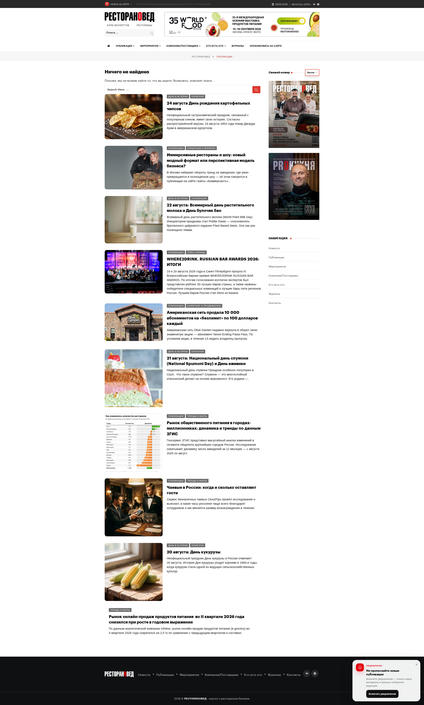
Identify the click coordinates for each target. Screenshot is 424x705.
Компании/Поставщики (182, 46)
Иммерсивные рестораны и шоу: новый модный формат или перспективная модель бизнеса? (210, 160)
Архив (311, 72)
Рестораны (144, 25)
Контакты (275, 302)
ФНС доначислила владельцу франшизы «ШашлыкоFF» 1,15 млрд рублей (173, 3)
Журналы (238, 46)
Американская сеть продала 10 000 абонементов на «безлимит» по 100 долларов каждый (212, 318)
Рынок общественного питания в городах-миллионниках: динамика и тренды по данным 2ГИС (214, 428)
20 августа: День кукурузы (193, 552)
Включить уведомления (382, 693)
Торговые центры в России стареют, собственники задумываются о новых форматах (204, 658)
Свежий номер (279, 72)
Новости (274, 248)
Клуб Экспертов (118, 25)
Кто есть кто (214, 46)
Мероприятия (149, 46)
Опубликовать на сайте (266, 46)
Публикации (124, 46)
